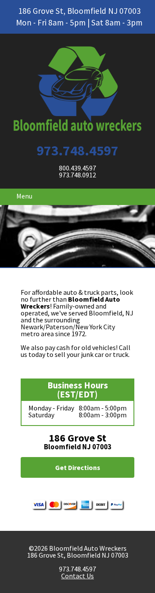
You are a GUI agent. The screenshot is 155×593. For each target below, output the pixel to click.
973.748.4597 (77, 150)
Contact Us (77, 575)
